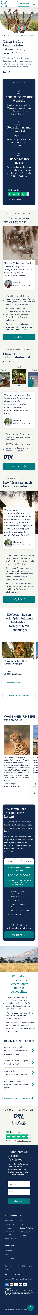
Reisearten (9, 1224)
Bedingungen (25, 1232)
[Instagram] (10, 1275)
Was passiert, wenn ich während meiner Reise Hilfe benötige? (16, 1084)
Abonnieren (19, 1201)
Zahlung (23, 1235)
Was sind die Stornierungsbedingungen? (16, 1072)
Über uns (8, 1251)
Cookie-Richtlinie (26, 1228)
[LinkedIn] (15, 1275)
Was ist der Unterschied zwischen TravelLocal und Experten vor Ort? (15, 1050)
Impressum (9, 1258)
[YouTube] (19, 1275)
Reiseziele (9, 1220)
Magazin (8, 1228)
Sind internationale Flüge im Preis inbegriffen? (16, 1062)
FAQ (21, 1220)
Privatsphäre (25, 1224)
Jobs (6, 1254)
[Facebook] (6, 1275)
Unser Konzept (11, 1238)
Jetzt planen (24, 4)
